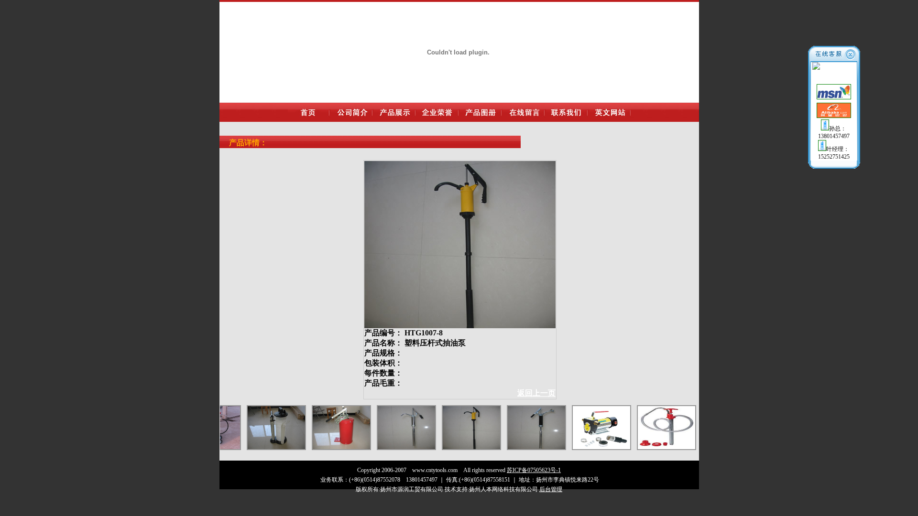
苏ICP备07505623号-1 (534, 470)
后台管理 (550, 489)
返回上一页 (536, 393)
